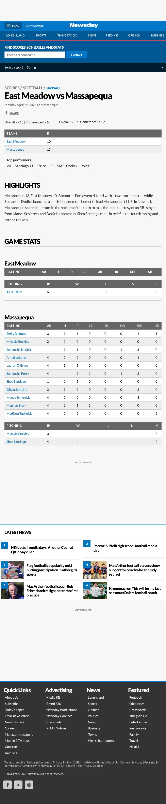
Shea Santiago (16, 381)
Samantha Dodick (18, 349)
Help (57, 765)
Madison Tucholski (19, 413)
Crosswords (137, 710)
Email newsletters (17, 716)
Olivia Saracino (16, 389)
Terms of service (14, 762)
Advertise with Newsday (37, 765)
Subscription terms (39, 762)
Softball (33, 87)
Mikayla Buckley (17, 341)
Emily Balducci (16, 333)
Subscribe (11, 704)
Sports (41, 35)
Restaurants (137, 728)
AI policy (67, 765)
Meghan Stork (16, 405)
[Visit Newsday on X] (18, 784)
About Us (11, 697)
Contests (11, 746)
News (92, 35)
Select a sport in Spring (20, 67)
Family (134, 734)
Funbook (135, 697)
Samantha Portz (17, 373)
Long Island (15, 35)
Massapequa (15, 149)
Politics (93, 716)
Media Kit (53, 697)
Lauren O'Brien (17, 365)
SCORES (12, 87)
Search (76, 54)
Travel (133, 740)
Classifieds (53, 722)
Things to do (67, 35)
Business (94, 728)
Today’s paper (14, 710)
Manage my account (19, 734)
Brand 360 (53, 704)
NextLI (134, 746)
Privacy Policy (62, 762)
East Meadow (16, 141)
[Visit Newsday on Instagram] (29, 784)
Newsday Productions (61, 710)
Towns (92, 734)
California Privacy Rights (88, 762)
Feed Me (112, 35)
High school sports (101, 740)
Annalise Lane (16, 357)
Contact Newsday (131, 762)
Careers (10, 728)
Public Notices (56, 728)
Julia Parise (14, 292)
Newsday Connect (59, 716)
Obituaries (136, 704)
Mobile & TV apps (17, 740)
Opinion (134, 35)
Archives (11, 753)
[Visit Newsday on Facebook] (7, 784)
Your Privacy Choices (89, 765)
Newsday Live (14, 722)
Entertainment (139, 722)
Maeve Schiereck (18, 397)
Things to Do (138, 716)
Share (14, 113)
